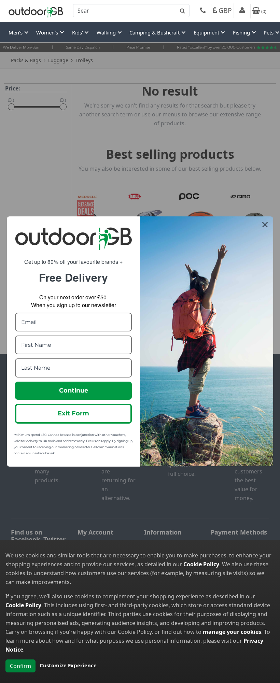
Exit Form (73, 413)
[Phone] (203, 11)
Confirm (20, 666)
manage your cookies (232, 632)
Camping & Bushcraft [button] (155, 32)
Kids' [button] (78, 32)
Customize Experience (68, 665)
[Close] (265, 224)
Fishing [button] (242, 32)
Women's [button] (47, 32)
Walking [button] (107, 32)
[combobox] (131, 10)
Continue (73, 390)
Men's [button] (16, 32)
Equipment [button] (207, 32)
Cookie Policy (201, 564)
